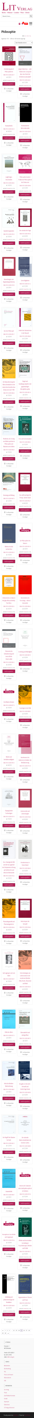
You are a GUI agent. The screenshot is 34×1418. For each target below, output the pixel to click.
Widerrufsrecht (7, 1377)
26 (24, 1330)
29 (2, 1333)
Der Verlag (6, 1389)
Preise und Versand (8, 1374)
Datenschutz (7, 1404)
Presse (5, 1392)
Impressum (6, 1401)
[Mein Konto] (19, 24)
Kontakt (5, 1398)
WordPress (15, 1415)
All (30, 36)
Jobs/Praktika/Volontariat (9, 1395)
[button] (9, 90)
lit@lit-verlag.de (10, 1357)
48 (27, 36)
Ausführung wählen (8, 84)
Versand (8, 80)
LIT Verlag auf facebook (9, 1407)
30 (5, 1333)
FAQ (5, 1371)
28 (29, 1330)
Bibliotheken (7, 1365)
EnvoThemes (27, 1415)
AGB (5, 1380)
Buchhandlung (7, 1368)
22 (13, 1330)
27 (26, 1330)
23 (16, 1330)
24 (25, 36)
